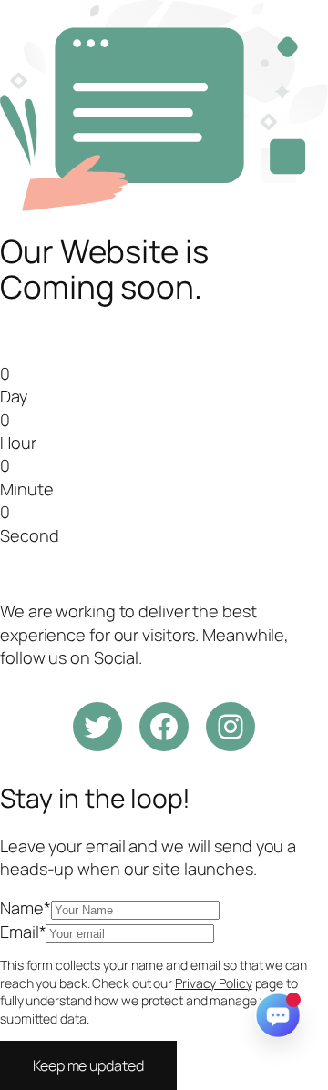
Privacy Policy (213, 983)
